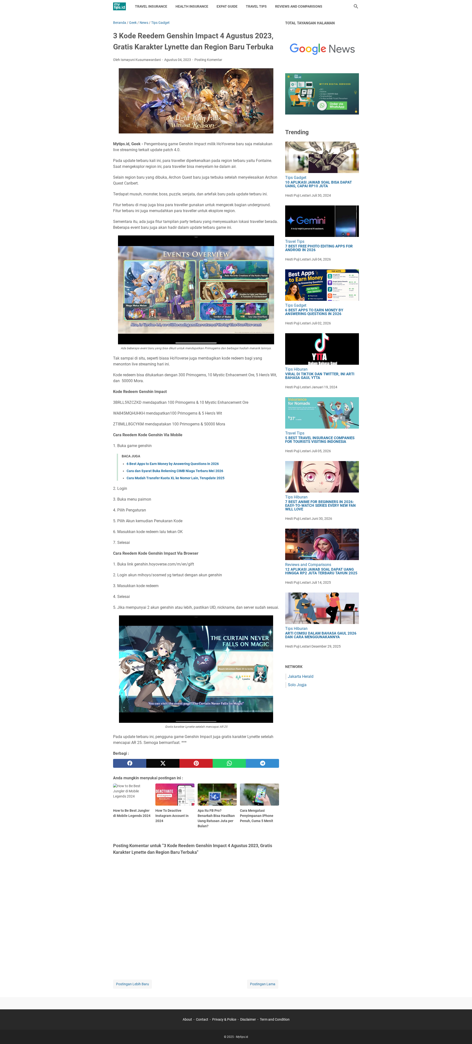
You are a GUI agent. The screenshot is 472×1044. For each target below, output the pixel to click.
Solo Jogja (297, 684)
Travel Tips (256, 6)
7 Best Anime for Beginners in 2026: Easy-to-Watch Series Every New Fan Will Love (320, 505)
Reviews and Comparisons (298, 6)
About (187, 1019)
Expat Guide (227, 6)
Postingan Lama (262, 984)
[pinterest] (196, 763)
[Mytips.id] (119, 6)
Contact (202, 1019)
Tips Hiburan (296, 369)
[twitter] (162, 763)
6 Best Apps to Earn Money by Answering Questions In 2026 (173, 464)
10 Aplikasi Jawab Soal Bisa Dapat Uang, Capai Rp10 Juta (318, 184)
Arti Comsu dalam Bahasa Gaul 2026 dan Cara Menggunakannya (320, 635)
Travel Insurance (151, 6)
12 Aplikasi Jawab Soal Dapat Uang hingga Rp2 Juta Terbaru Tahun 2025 (321, 571)
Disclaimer (248, 1019)
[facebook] (129, 763)
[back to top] (462, 1033)
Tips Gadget (295, 177)
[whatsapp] (229, 763)
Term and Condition (275, 1019)
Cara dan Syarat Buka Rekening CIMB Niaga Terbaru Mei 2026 (175, 471)
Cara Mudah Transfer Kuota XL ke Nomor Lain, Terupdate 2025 (175, 478)
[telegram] (262, 763)
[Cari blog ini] (356, 6)
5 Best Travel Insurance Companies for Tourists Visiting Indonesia (319, 440)
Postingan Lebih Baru (132, 984)
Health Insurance (192, 6)
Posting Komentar (208, 60)
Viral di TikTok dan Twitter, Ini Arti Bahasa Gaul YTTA (319, 376)
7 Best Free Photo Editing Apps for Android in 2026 (319, 248)
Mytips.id (242, 1037)
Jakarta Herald (300, 676)
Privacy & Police (224, 1019)
